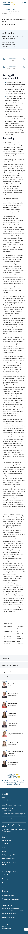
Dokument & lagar (10, 9)
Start (3, 9)
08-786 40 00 (7, 800)
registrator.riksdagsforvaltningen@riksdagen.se (15, 830)
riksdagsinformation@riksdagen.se (14, 814)
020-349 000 (7, 811)
